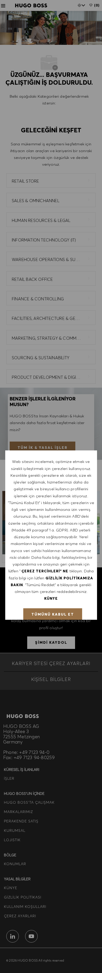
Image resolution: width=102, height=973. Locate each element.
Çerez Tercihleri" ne (44, 571)
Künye (51, 598)
